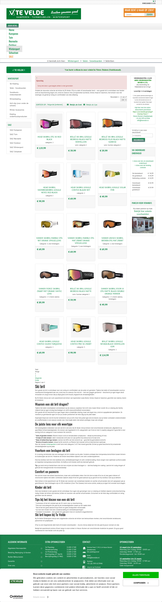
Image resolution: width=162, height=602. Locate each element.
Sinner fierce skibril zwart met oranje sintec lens (49, 291)
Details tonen (39, 597)
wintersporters (51, 444)
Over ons (11, 565)
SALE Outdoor (15, 143)
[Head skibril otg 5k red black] (49, 132)
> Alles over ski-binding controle (143, 166)
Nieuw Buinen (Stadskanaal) (143, 116)
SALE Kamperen (16, 130)
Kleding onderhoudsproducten (18, 115)
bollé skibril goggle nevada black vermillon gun (112, 344)
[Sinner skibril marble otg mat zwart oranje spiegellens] (81, 234)
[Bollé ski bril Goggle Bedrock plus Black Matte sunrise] (112, 132)
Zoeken (149, 14)
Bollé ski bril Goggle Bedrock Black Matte (81, 289)
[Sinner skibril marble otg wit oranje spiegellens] (49, 234)
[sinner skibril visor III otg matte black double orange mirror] (112, 284)
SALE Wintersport (16, 147)
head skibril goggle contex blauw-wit (81, 188)
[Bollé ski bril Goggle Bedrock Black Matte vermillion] (81, 132)
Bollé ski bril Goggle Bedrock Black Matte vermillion (81, 139)
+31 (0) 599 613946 (95, 563)
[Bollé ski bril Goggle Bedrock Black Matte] (81, 284)
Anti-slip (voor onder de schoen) (19, 104)
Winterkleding (15, 99)
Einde (37, 380)
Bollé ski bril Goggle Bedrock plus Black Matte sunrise (112, 139)
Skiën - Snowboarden (92, 61)
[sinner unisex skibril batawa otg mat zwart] (112, 234)
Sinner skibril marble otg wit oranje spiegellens (49, 239)
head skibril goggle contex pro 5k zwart (81, 342)
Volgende (38, 378)
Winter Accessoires (17, 110)
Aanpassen (139, 583)
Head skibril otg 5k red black (49, 138)
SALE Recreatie (15, 138)
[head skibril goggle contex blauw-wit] (81, 183)
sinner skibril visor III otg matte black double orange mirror (112, 291)
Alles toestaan (140, 575)
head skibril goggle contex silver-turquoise (49, 342)
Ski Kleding (14, 84)
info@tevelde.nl (143, 120)
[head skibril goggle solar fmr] (112, 183)
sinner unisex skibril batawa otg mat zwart (112, 239)
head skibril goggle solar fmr (112, 188)
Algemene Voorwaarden (17, 548)
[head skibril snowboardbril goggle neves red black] (49, 183)
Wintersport (73, 61)
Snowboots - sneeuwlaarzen (15, 93)
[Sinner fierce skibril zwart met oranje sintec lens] (49, 284)
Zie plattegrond (93, 552)
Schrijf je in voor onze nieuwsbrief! (139, 131)
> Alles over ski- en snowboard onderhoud (142, 162)
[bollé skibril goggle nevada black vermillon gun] (112, 337)
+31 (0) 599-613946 (143, 118)
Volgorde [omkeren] (55, 104)
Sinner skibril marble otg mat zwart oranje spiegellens (81, 240)
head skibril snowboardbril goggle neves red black (49, 190)
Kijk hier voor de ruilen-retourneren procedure (143, 108)
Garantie (11, 561)
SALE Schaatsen (16, 151)
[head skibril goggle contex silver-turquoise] (49, 337)
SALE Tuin (13, 134)
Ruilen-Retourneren (15, 557)
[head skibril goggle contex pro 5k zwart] (81, 337)
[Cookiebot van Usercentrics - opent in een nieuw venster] (16, 597)
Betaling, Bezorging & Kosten (19, 552)
